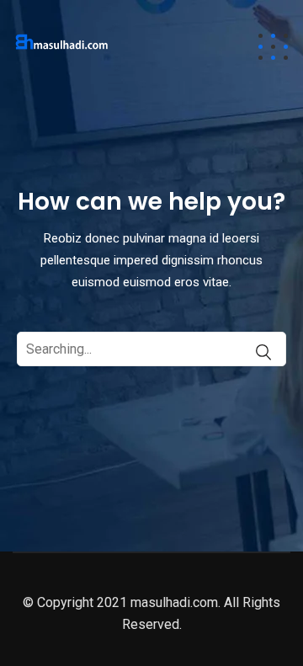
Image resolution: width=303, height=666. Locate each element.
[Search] (255, 352)
